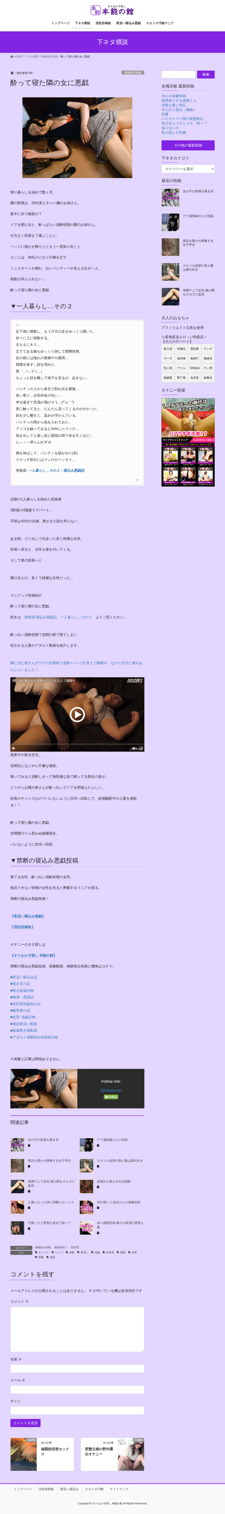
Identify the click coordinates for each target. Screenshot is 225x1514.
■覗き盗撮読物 (22, 990)
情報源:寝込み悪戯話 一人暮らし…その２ (58, 617)
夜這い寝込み (69, 1489)
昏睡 (41, 1257)
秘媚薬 (168, 377)
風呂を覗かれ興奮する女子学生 (49, 1160)
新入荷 (168, 348)
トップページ (23, 1489)
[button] (188, 145)
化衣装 (194, 377)
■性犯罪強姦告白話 (25, 1004)
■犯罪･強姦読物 (22, 1017)
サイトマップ (119, 1489)
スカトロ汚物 (94, 1489)
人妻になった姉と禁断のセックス (51, 1202)
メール (17, 1380)
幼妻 (165, 114)
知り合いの (170, 128)
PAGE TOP (216, 1465)
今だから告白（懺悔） (179, 110)
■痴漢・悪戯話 (22, 997)
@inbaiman (111, 1090)
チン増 (208, 368)
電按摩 (194, 348)
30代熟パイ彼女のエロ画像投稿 (118, 1202)
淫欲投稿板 (46, 1489)
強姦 (97, 1252)
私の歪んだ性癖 (173, 132)
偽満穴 (194, 358)
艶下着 (181, 377)
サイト (15, 1401)
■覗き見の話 (20, 984)
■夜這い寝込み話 (23, 977)
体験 (71, 1252)
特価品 (181, 348)
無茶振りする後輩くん (179, 100)
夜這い (85, 1252)
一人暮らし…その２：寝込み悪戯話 (56, 470)
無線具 (208, 358)
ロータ (168, 358)
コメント (19, 1301)
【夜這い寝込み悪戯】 (27, 916)
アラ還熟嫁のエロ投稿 (112, 1139)
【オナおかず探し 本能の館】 (33, 955)
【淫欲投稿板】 (22, 927)
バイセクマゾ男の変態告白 (182, 119)
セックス (43, 1252)
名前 (16, 1359)
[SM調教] (24, 1454)
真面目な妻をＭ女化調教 (114, 1181)
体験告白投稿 (133, 72)
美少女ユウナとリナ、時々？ (184, 123)
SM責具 (195, 368)
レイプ (59, 1252)
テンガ (208, 348)
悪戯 (122, 1252)
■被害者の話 (20, 1010)
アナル (181, 368)
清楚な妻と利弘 (173, 105)
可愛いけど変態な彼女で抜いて (49, 1223)
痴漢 (52, 1257)
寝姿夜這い (60, 1247)
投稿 (134, 1252)
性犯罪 (75, 1247)
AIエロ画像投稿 (173, 96)
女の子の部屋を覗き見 (43, 1139)
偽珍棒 (181, 358)
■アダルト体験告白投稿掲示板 (34, 1037)
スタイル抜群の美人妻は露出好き (120, 1160)
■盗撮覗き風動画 (23, 1030)
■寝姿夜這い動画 (23, 1024)
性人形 (168, 368)
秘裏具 (208, 377)
